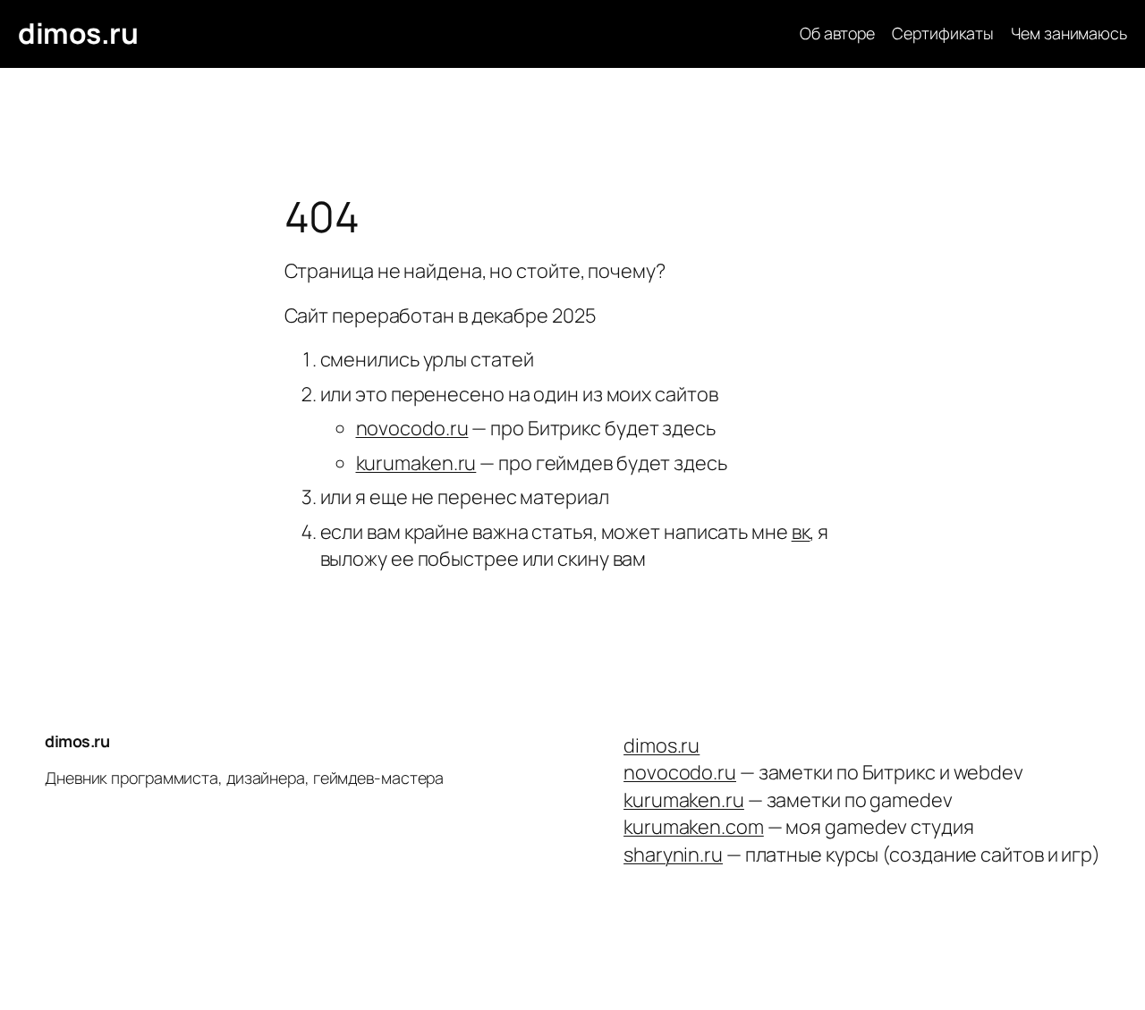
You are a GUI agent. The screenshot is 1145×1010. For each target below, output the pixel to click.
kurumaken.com (693, 826)
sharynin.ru (673, 854)
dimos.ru (78, 33)
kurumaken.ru (416, 463)
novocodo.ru (412, 428)
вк (801, 531)
